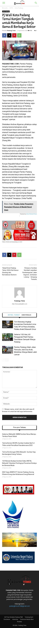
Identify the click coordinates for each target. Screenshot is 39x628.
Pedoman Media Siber (27, 619)
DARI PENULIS (26, 315)
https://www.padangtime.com (19, 304)
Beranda (4, 8)
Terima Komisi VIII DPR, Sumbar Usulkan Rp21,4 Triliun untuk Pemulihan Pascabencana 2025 (18, 444)
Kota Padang (19, 8)
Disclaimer (7, 619)
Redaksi (19, 622)
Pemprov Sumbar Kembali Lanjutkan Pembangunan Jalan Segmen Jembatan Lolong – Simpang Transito (29, 273)
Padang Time (11, 30)
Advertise (15, 619)
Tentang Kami (29, 617)
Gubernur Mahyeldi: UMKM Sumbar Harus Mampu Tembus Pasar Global (19, 435)
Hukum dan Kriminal (6, 326)
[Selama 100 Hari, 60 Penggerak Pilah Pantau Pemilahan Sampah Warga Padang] (7, 337)
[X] (9, 35)
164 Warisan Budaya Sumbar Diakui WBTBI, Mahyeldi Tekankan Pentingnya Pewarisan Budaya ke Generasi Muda (19, 463)
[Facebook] (4, 35)
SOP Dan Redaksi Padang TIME (13, 617)
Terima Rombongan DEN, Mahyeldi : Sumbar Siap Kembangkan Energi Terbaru (19, 453)
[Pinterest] (14, 35)
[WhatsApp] (19, 35)
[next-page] (7, 360)
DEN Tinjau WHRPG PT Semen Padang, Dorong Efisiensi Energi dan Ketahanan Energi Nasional (18, 473)
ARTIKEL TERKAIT (14, 315)
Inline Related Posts (31, 214)
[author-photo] (19, 298)
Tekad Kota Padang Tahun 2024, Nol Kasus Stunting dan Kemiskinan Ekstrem (10, 271)
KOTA (11, 8)
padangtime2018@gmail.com (19, 606)
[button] (3, 3)
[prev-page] (3, 360)
